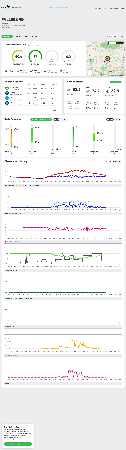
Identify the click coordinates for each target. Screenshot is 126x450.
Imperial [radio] (113, 36)
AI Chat (34, 37)
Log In (123, 8)
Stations (98, 8)
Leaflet (107, 75)
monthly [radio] (63, 119)
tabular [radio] (117, 119)
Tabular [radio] (117, 161)
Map (26, 37)
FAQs (105, 8)
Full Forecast (115, 82)
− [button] (89, 74)
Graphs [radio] (110, 161)
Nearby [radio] (120, 43)
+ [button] (89, 71)
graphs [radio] (110, 119)
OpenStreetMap (114, 75)
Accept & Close (18, 444)
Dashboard (7, 37)
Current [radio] (112, 43)
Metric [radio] (121, 36)
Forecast (18, 37)
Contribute (114, 8)
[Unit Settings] (108, 36)
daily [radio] (56, 119)
